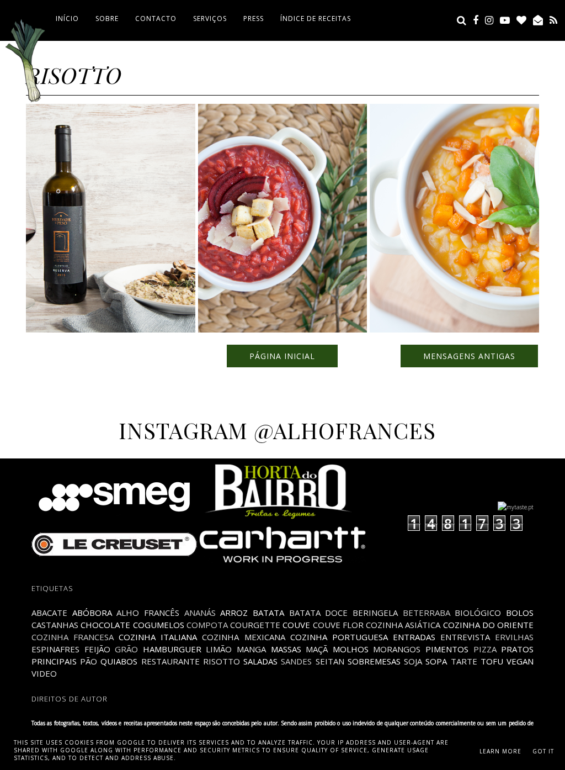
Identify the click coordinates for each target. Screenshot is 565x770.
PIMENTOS (446, 649)
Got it (543, 751)
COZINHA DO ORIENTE (488, 624)
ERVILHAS (514, 636)
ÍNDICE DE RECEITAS (315, 18)
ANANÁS (200, 612)
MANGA (251, 649)
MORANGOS (396, 649)
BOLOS (520, 612)
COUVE (296, 624)
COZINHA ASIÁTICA (403, 624)
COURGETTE (255, 624)
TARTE (464, 661)
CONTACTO (156, 18)
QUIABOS (118, 661)
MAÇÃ (317, 649)
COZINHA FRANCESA (72, 636)
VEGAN (520, 661)
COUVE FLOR (338, 624)
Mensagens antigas (469, 356)
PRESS (253, 18)
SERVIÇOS (210, 18)
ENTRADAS (414, 636)
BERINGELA (375, 612)
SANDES (296, 661)
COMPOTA (207, 624)
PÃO (88, 661)
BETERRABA (426, 612)
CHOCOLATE (105, 624)
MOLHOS (351, 649)
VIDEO (44, 673)
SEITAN (330, 661)
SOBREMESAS (374, 661)
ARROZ (234, 612)
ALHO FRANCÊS (147, 612)
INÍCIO (67, 18)
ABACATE (49, 612)
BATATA (268, 612)
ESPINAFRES (55, 649)
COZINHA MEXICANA (243, 636)
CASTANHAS (54, 624)
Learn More (500, 751)
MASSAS (286, 649)
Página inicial (282, 356)
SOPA (436, 661)
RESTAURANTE (170, 661)
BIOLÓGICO (478, 612)
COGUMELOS (158, 624)
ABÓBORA (92, 612)
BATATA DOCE (318, 612)
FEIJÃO (97, 649)
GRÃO (126, 649)
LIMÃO (219, 649)
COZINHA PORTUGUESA (339, 636)
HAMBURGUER (172, 649)
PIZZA (485, 649)
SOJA (413, 661)
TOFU (492, 661)
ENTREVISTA (465, 636)
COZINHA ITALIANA (158, 636)
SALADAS (260, 661)
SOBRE (107, 18)
